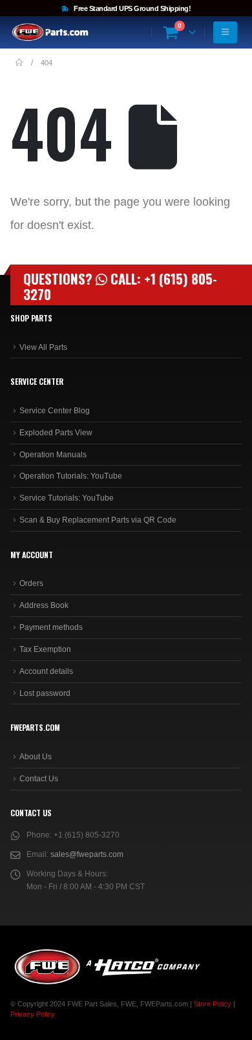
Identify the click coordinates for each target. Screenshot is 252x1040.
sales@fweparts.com (86, 854)
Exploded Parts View (55, 432)
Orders (31, 583)
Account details (46, 671)
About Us (35, 756)
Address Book (43, 605)
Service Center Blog (54, 410)
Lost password (44, 693)
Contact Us (38, 778)
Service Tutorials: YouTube (66, 498)
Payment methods (51, 627)
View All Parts (43, 347)
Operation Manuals (53, 454)
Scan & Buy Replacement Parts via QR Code (97, 520)
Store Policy (212, 1004)
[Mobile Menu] (225, 32)
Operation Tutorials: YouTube (70, 476)
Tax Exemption (45, 649)
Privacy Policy (32, 1014)
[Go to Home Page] (19, 62)
